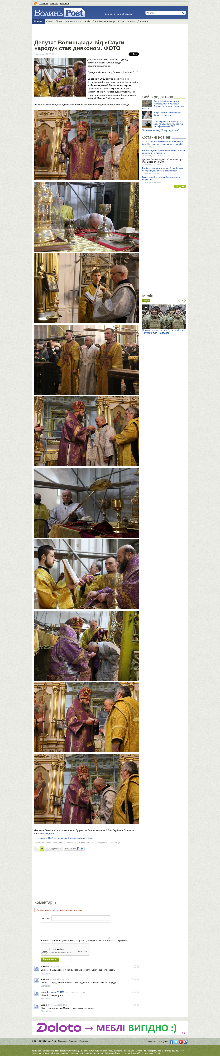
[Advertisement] (87, 31)
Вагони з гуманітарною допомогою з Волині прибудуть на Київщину (163, 151)
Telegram (49, 833)
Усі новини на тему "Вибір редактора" (160, 130)
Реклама (54, 3)
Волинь (43, 838)
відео (146, 300)
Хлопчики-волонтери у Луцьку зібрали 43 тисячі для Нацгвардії (163, 331)
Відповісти (46, 973)
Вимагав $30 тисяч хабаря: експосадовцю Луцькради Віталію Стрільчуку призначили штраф (163, 105)
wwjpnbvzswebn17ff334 (52, 992)
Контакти (64, 3)
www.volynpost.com (98, 1051)
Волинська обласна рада (80, 838)
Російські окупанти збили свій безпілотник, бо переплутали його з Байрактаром (163, 169)
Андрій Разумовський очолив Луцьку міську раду (167, 113)
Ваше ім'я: (46, 918)
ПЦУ (50, 838)
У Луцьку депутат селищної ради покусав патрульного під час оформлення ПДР (168, 124)
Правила (43, 3)
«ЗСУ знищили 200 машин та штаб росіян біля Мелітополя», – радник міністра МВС (162, 142)
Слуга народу (60, 838)
